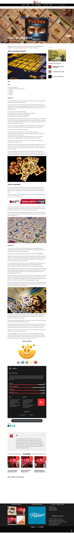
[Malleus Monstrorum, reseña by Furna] (12, 520)
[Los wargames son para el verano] (12, 511)
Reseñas (27, 5)
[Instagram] (59, 5)
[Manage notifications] (71, 531)
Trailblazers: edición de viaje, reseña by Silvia (13, 471)
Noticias (23, 5)
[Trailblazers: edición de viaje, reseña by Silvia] (20, 511)
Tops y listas (45, 5)
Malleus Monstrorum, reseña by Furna (26, 471)
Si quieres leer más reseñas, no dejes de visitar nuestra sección (27, 420)
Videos (33, 5)
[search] (65, 47)
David (9, 40)
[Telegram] (63, 5)
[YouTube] (61, 5)
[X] (58, 5)
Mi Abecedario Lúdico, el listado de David (54, 63)
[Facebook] (56, 5)
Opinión (50, 5)
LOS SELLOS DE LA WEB (53, 508)
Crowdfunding (38, 5)
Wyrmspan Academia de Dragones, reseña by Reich (39, 471)
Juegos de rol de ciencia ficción (58, 76)
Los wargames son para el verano (58, 71)
